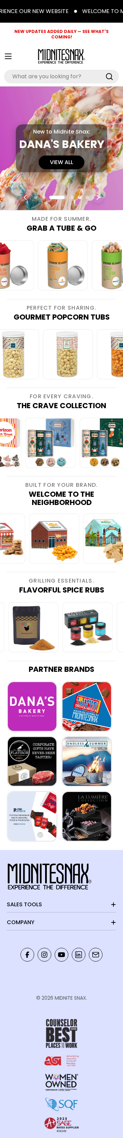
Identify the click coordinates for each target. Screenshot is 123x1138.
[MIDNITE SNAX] (32, 706)
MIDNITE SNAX (70, 998)
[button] (36, 197)
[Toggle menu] (8, 56)
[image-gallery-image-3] (57, 265)
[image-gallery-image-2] (44, 443)
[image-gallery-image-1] (59, 539)
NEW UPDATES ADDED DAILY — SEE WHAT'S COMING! (61, 34)
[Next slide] (98, 197)
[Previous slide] (25, 197)
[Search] (109, 76)
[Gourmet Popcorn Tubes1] (76, 354)
